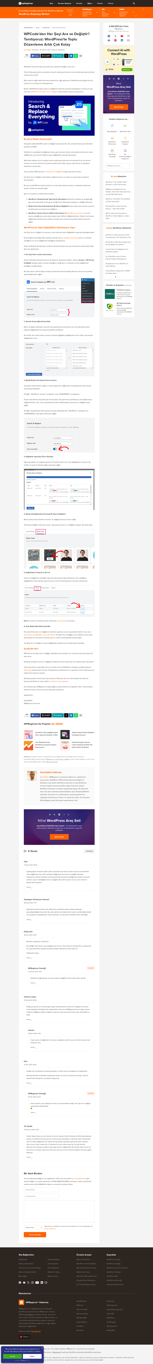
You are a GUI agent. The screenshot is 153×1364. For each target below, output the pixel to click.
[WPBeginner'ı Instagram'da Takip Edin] (128, 36)
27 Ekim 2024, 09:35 (30, 865)
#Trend (110, 3)
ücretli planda (62, 621)
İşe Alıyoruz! (36, 1331)
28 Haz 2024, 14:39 (30, 935)
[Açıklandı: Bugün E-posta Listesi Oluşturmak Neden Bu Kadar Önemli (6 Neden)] (65, 745)
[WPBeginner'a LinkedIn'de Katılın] (122, 40)
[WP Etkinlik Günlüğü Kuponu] (110, 307)
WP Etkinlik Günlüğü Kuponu (123, 304)
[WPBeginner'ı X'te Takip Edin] (115, 36)
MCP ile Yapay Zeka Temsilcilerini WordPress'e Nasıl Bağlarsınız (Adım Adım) (117, 215)
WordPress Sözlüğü (114, 1263)
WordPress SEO (112, 1276)
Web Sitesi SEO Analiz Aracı (86, 1276)
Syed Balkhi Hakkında (50, 772)
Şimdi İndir (59, 836)
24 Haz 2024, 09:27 (34, 1097)
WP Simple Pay (112, 1305)
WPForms (79, 1305)
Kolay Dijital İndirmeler (115, 1309)
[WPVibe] (118, 60)
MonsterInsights (82, 1313)
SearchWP (110, 1313)
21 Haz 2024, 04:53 (30, 1065)
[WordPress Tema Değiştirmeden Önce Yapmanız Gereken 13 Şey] (28, 734)
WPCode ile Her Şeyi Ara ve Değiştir (44, 91)
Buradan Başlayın (64, 3)
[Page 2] (118, 277)
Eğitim (89, 3)
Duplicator (27, 670)
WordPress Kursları (113, 1259)
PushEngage (111, 1322)
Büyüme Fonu (53, 1276)
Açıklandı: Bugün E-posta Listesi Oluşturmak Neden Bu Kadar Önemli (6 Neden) (82, 744)
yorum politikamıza (79, 1178)
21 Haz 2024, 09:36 (30, 1000)
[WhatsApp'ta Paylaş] (76, 56)
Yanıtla (28, 887)
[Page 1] (115, 277)
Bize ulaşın (23, 1276)
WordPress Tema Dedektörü (86, 1263)
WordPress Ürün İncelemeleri (117, 1268)
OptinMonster (81, 1301)
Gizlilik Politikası (53, 1259)
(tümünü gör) (127, 285)
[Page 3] (120, 277)
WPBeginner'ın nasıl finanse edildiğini (57, 759)
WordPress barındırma (93, 1352)
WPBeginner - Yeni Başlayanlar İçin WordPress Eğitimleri (26, 3)
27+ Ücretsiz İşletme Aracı (85, 1284)
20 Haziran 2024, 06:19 (31, 1130)
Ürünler (100, 3)
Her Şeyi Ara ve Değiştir (53, 171)
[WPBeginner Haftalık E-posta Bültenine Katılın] (128, 40)
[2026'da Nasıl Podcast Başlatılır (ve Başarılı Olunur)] (65, 734)
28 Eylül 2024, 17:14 (30, 903)
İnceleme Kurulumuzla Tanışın (30, 1268)
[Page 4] (122, 277)
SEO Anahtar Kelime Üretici (86, 1268)
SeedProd (80, 1326)
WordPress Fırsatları (114, 1272)
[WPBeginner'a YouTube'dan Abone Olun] (122, 36)
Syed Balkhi (27, 50)
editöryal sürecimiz (51, 762)
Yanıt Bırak (89, 851)
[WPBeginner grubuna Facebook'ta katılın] (109, 40)
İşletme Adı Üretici (83, 1259)
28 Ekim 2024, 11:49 (34, 1033)
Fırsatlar (79, 3)
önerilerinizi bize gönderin (58, 681)
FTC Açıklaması (53, 1268)
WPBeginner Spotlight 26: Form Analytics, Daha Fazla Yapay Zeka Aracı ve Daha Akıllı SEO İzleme (118, 191)
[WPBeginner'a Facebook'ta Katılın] (109, 36)
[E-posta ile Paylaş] (80, 56)
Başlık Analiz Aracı (83, 1272)
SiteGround (57, 1352)
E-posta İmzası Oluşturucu (85, 1280)
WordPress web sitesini (76, 213)
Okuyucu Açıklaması (58, 50)
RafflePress (111, 1318)
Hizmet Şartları (53, 1263)
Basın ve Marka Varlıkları (27, 1272)
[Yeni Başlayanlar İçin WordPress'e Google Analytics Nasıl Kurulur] (28, 745)
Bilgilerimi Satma (54, 1272)
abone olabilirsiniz (50, 1229)
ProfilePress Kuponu (123, 290)
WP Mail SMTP (81, 1318)
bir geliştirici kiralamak (70, 238)
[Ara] (134, 3)
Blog (51, 3)
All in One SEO (81, 1309)
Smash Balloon (81, 1322)
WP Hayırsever (112, 1326)
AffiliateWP (111, 1330)
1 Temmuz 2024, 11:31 (35, 972)
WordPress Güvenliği (114, 1280)
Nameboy (79, 1330)
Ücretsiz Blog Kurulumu (115, 1284)
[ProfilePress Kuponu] (110, 294)
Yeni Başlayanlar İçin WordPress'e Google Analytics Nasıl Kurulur (45, 744)
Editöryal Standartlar (26, 1263)
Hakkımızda (23, 1259)
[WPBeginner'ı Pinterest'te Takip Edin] (115, 40)
